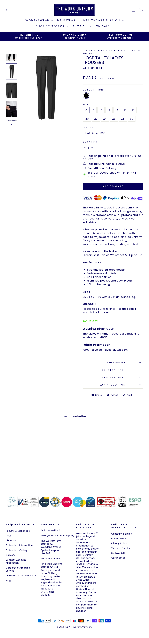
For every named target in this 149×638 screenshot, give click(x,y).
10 (101, 110)
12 (109, 110)
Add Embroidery (113, 362)
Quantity (90, 141)
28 (122, 118)
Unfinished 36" (95, 133)
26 (114, 118)
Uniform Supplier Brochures (21, 575)
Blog (8, 580)
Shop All (80, 26)
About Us (11, 540)
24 (105, 118)
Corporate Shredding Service (18, 569)
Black (86, 95)
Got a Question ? (51, 530)
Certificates (118, 557)
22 (96, 118)
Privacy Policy (119, 543)
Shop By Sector (51, 26)
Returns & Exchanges (18, 530)
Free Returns (112, 377)
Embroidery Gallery (16, 550)
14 (117, 110)
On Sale (103, 26)
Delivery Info (113, 370)
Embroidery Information (19, 545)
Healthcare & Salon (102, 20)
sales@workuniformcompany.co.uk (61, 535)
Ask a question (113, 384)
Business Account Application (16, 561)
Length (88, 127)
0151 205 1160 (53, 558)
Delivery (10, 555)
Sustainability (119, 553)
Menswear (67, 20)
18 (133, 110)
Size (86, 104)
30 (131, 118)
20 (87, 118)
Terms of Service (121, 548)
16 (125, 110)
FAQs (8, 535)
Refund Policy (119, 538)
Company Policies (121, 533)
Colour (93, 89)
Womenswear (38, 20)
